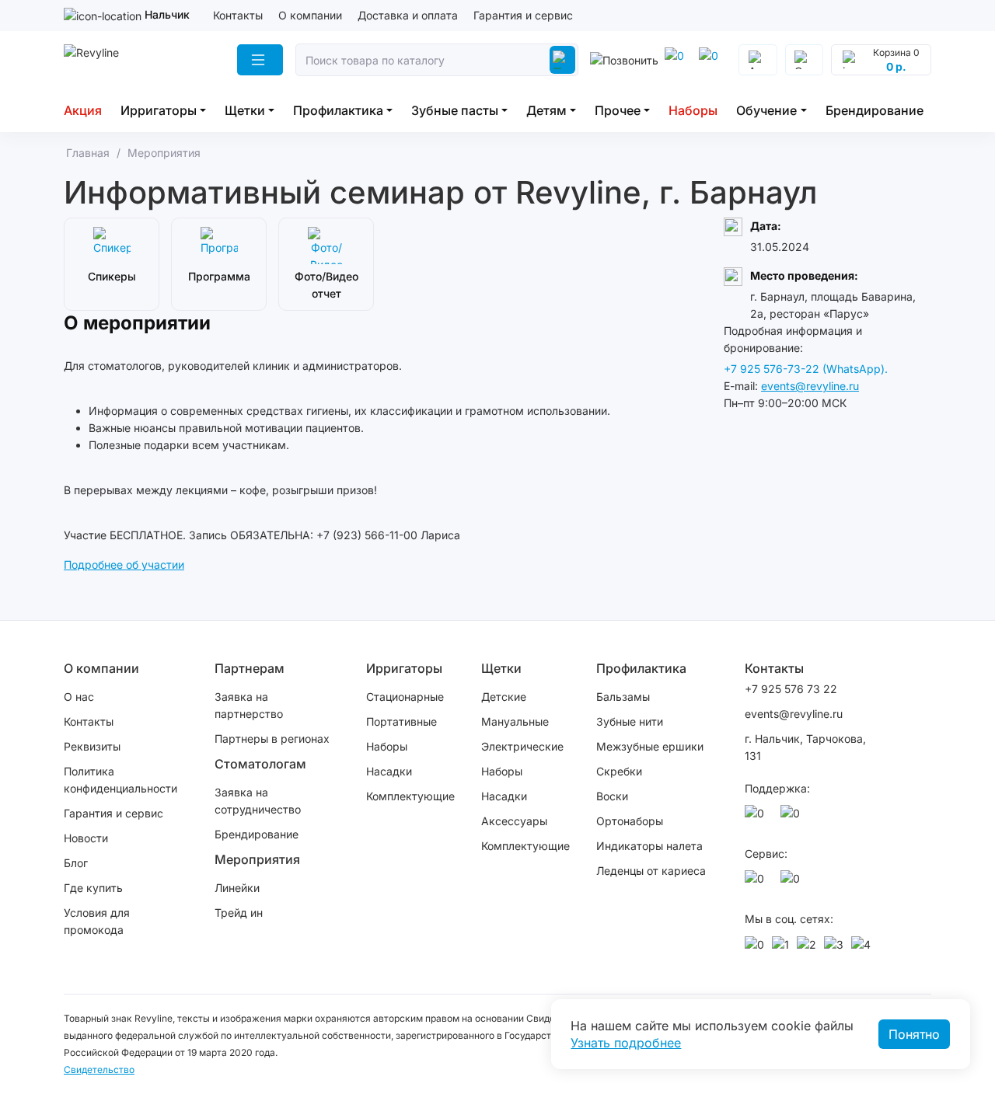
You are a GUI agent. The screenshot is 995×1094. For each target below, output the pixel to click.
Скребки (619, 771)
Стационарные (405, 696)
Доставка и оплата (408, 15)
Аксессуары (514, 820)
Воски (612, 796)
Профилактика (338, 110)
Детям (546, 110)
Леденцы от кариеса (651, 870)
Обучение (766, 110)
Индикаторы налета (649, 845)
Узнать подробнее (626, 1043)
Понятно (914, 1034)
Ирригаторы (158, 110)
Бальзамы (623, 696)
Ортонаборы (629, 820)
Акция (83, 110)
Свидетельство (99, 1069)
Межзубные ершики (649, 746)
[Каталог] (260, 59)
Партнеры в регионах (272, 738)
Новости (86, 838)
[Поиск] (562, 60)
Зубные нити (629, 721)
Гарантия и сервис (523, 15)
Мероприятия (257, 859)
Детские (503, 696)
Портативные (401, 721)
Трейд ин (239, 912)
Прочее (618, 110)
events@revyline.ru (810, 385)
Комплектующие (410, 796)
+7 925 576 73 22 (791, 688)
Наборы (693, 110)
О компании (310, 15)
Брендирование (874, 110)
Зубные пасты (454, 110)
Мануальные (515, 721)
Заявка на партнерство (249, 705)
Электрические (522, 746)
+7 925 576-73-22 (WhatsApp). (806, 368)
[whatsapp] (711, 59)
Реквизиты (92, 746)
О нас (79, 696)
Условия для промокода (97, 921)
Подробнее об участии (124, 564)
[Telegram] (677, 59)
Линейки (237, 887)
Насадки (389, 771)
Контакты (238, 15)
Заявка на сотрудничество (258, 801)
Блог (76, 862)
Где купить (93, 887)
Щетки (245, 110)
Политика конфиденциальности (120, 780)
